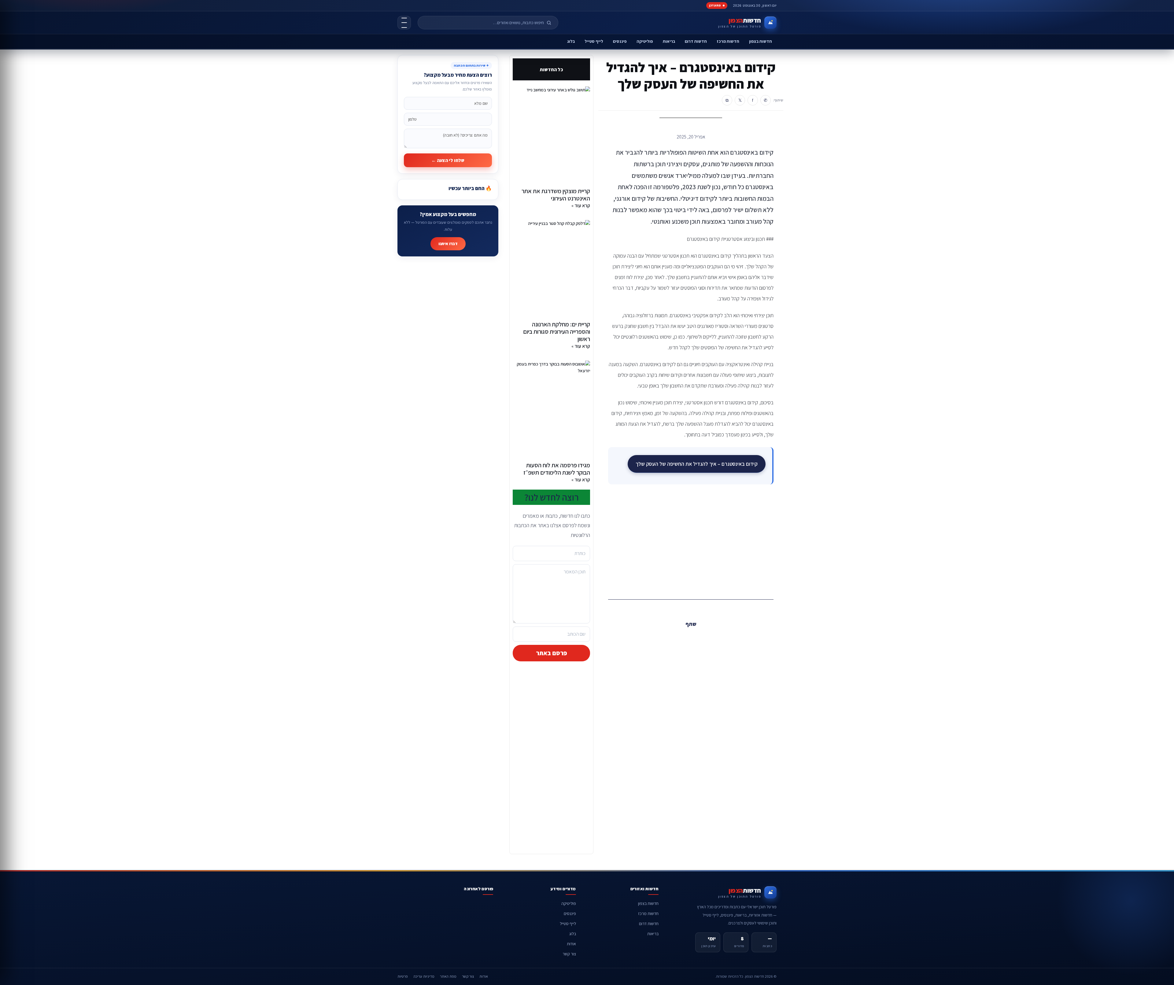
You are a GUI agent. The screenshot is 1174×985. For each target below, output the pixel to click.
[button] (704, 637)
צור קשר (569, 954)
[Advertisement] (690, 540)
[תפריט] (404, 22)
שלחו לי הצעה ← (447, 160)
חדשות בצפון (760, 41)
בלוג (571, 41)
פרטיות (402, 976)
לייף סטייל (594, 41)
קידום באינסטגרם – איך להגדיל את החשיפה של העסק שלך (697, 463)
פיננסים (620, 41)
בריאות (669, 41)
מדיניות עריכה (423, 976)
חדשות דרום (696, 41)
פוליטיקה (645, 41)
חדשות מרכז (728, 41)
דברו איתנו (448, 243)
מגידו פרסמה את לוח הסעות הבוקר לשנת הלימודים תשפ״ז (556, 468)
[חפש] (551, 23)
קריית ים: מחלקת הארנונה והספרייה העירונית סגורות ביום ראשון (556, 331)
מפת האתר (448, 976)
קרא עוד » (580, 205)
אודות (571, 943)
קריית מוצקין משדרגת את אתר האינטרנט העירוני (556, 194)
